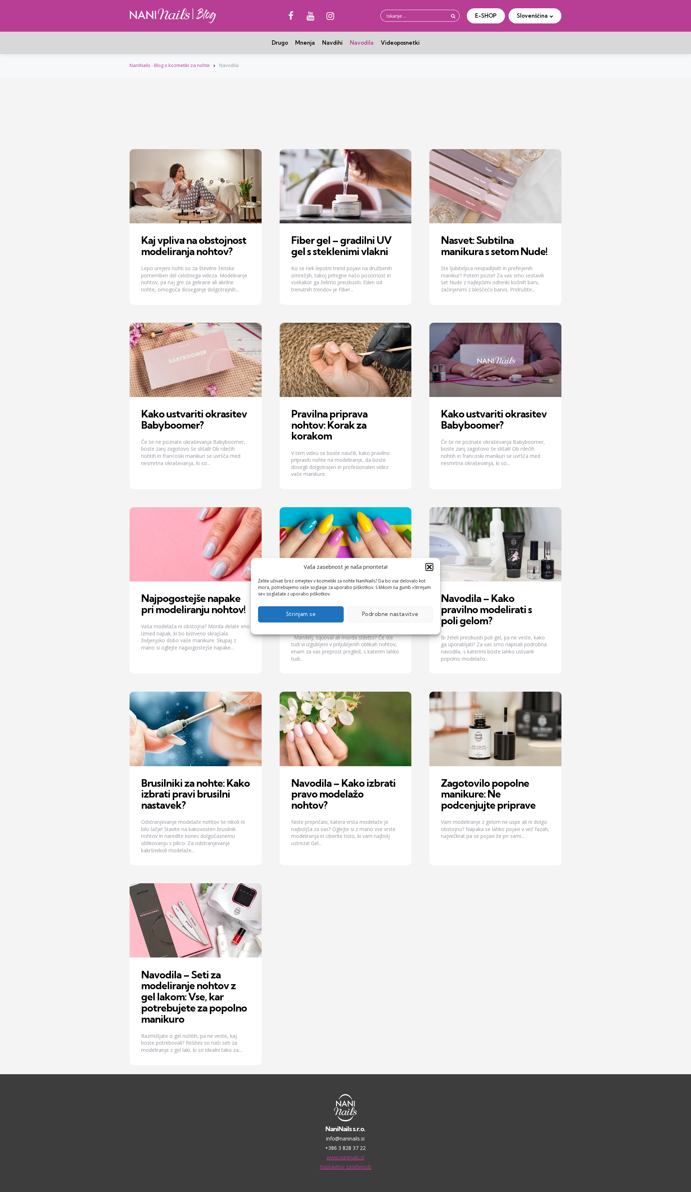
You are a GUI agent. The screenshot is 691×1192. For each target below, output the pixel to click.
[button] (429, 567)
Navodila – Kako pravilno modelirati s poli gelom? (486, 609)
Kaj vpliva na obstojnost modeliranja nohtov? (193, 246)
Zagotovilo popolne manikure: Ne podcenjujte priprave (488, 794)
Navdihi (332, 42)
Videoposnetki (400, 42)
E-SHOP (486, 15)
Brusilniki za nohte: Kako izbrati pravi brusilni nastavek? (195, 794)
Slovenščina (532, 15)
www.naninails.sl (345, 1157)
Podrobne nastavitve (390, 614)
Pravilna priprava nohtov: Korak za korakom (329, 424)
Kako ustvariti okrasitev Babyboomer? (194, 419)
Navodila (362, 42)
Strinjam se (301, 614)
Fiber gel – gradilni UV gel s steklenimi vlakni (341, 246)
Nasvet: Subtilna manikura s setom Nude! (494, 246)
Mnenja (305, 42)
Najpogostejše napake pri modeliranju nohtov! (193, 604)
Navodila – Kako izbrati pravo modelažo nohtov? (343, 794)
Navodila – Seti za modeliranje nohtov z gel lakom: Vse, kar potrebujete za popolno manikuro (194, 996)
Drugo (280, 42)
